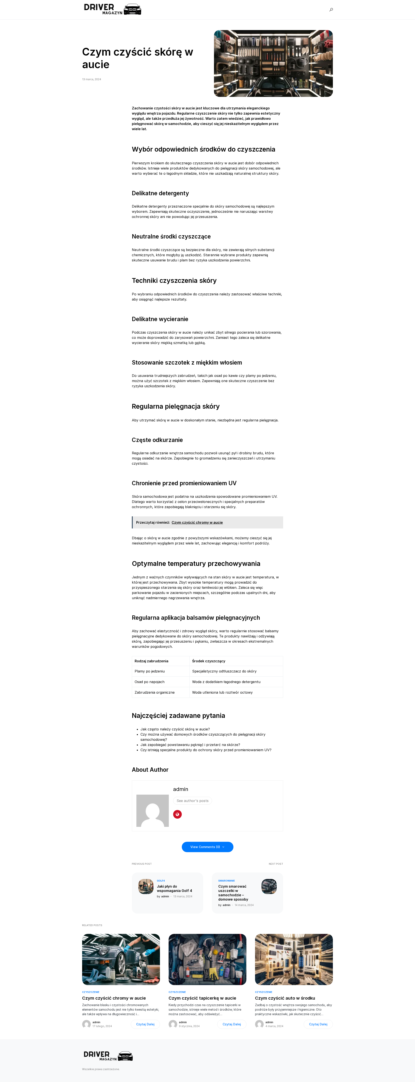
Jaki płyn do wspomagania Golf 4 (174, 888)
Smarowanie (226, 880)
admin (180, 789)
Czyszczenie (90, 992)
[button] (331, 9)
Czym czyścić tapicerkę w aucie (202, 998)
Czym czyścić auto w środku (285, 998)
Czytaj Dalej (145, 1024)
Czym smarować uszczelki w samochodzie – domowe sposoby (233, 892)
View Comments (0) (205, 847)
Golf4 (161, 880)
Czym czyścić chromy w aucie (114, 998)
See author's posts (193, 801)
